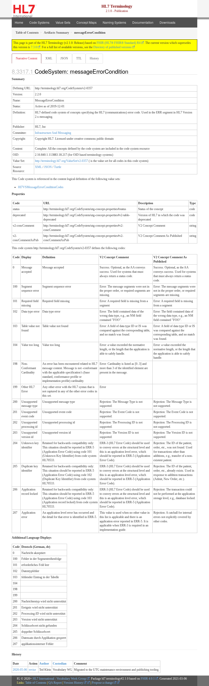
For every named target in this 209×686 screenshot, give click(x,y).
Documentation (142, 22)
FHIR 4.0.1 (148, 678)
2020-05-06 (20, 669)
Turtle (57, 167)
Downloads (167, 22)
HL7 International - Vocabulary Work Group (59, 678)
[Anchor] (131, 71)
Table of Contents (35, 682)
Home (19, 22)
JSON (64, 58)
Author (44, 663)
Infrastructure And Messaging (53, 133)
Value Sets (63, 22)
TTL (79, 58)
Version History (74, 682)
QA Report (55, 682)
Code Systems (39, 22)
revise (32, 669)
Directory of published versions (112, 47)
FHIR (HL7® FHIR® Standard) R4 (118, 43)
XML (48, 58)
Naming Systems (114, 22)
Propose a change (103, 682)
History (94, 58)
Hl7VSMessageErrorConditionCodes (40, 187)
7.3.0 (34, 47)
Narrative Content (26, 58)
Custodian (60, 663)
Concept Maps (86, 22)
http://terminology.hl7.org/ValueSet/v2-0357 (61, 161)
